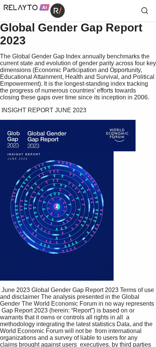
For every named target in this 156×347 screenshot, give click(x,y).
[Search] (144, 10)
